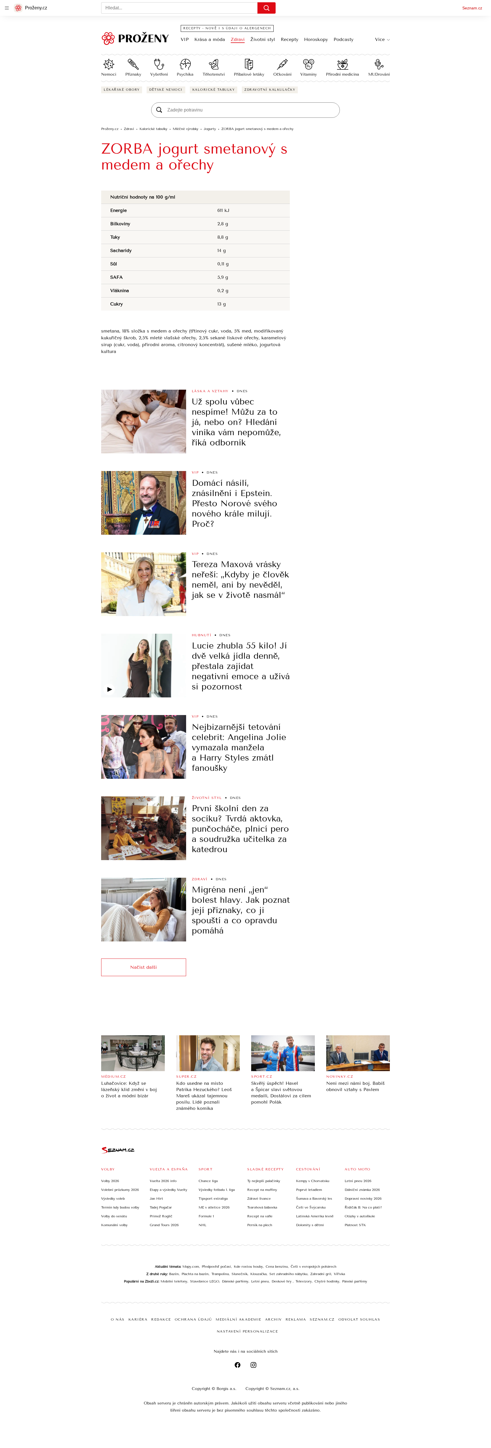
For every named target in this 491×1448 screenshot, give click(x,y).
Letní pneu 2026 (358, 1181)
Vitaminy (308, 74)
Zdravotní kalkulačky (269, 90)
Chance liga (208, 1181)
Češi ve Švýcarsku (311, 1207)
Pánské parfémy (354, 1281)
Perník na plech (259, 1225)
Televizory (304, 1281)
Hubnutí (202, 635)
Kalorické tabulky (213, 90)
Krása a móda (209, 39)
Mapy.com (190, 1267)
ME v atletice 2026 (214, 1207)
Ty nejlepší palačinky (263, 1181)
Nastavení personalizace (247, 1331)
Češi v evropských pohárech (313, 1267)
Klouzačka (258, 1274)
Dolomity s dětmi (310, 1225)
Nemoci (108, 74)
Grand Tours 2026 (164, 1225)
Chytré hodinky (327, 1281)
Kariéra (138, 1319)
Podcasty (343, 39)
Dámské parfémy (235, 1281)
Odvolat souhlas (359, 1319)
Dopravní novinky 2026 (363, 1199)
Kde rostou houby (248, 1267)
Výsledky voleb (113, 1199)
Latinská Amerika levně (315, 1216)
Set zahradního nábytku (288, 1274)
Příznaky (133, 74)
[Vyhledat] (266, 8)
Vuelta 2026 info (163, 1181)
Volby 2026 (110, 1181)
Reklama (296, 1319)
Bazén (174, 1274)
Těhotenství (214, 74)
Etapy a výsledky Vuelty (168, 1190)
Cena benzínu (277, 1267)
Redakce (161, 1319)
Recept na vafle (259, 1216)
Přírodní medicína (342, 74)
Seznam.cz (472, 8)
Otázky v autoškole (360, 1216)
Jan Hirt (156, 1199)
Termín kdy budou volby (120, 1207)
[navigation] (6, 8)
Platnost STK (355, 1225)
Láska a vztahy (210, 391)
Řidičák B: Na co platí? (363, 1207)
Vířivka (339, 1274)
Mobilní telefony (174, 1281)
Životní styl (262, 39)
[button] (143, 421)
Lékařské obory (122, 90)
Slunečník (239, 1274)
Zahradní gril (320, 1274)
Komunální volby (114, 1225)
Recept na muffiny (262, 1190)
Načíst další (143, 967)
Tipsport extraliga (213, 1199)
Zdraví (238, 39)
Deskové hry (282, 1281)
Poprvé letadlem (309, 1190)
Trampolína (220, 1274)
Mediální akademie (238, 1319)
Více (380, 39)
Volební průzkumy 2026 (120, 1190)
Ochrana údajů (193, 1319)
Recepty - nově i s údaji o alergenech (227, 28)
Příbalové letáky (249, 74)
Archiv (273, 1319)
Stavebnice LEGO (204, 1281)
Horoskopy (316, 39)
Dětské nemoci (166, 90)
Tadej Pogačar (161, 1207)
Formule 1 (206, 1216)
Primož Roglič (161, 1216)
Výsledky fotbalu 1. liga (217, 1190)
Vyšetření (159, 74)
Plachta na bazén (195, 1274)
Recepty (289, 39)
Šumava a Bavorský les (314, 1199)
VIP (185, 39)
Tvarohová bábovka (262, 1207)
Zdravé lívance (259, 1199)
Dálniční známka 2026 (362, 1190)
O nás (118, 1319)
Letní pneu (260, 1281)
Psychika (185, 74)
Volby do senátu (114, 1216)
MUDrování (379, 74)
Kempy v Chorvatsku (312, 1181)
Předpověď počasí (216, 1267)
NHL (202, 1225)
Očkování (282, 74)
